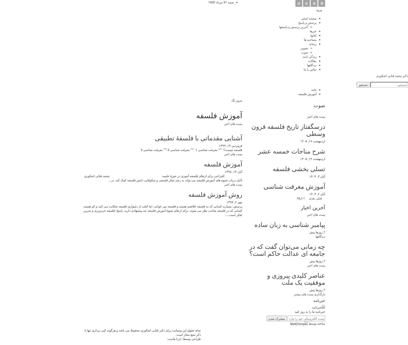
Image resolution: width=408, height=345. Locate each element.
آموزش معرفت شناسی (294, 186)
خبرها (313, 31)
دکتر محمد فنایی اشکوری (392, 75)
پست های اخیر (233, 123)
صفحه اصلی (309, 18)
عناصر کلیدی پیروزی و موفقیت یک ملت (296, 278)
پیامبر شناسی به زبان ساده (289, 224)
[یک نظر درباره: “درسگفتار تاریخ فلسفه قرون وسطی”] (298, 141)
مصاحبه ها (310, 39)
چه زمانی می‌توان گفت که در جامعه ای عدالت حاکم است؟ (287, 250)
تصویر (304, 48)
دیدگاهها (312, 65)
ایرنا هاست (174, 339)
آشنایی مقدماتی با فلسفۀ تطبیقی (198, 137)
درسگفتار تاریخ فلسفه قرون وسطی (288, 130)
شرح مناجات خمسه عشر (291, 150)
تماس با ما (310, 69)
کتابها (313, 35)
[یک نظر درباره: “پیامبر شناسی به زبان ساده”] (307, 232)
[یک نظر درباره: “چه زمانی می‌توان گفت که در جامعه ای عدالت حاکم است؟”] (307, 261)
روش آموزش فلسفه (215, 194)
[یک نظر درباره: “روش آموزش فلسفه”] (224, 202)
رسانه (313, 44)
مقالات (312, 61)
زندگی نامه (310, 56)
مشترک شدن (276, 318)
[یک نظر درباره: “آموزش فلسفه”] (223, 171)
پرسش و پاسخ (307, 22)
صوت (304, 52)
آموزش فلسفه (223, 163)
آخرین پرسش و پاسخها (293, 27)
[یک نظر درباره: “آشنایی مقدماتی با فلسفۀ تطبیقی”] (217, 145)
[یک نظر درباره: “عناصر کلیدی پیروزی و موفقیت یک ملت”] (307, 290)
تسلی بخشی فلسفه (299, 168)
